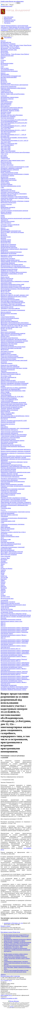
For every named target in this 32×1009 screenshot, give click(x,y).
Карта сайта (9, 976)
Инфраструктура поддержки (9, 354)
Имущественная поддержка (8, 359)
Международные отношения (9, 554)
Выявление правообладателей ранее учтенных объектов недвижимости (14, 297)
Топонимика (4, 496)
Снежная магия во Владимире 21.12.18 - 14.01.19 (14, 140)
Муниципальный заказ (7, 598)
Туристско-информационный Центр (11, 544)
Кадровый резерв (5, 171)
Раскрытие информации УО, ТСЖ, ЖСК (12, 396)
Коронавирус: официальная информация (12, 255)
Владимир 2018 (5, 136)
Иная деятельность (6, 222)
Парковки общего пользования (9, 410)
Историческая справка (7, 63)
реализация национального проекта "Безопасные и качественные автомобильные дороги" (15, 666)
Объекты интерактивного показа (10, 536)
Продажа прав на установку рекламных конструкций (16, 616)
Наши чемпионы (5, 527)
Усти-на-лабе (4, 577)
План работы (4, 427)
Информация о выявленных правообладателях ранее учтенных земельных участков (15, 473)
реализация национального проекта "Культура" (14, 630)
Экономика (4, 330)
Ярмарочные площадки (7, 345)
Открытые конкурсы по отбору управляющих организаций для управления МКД (13, 388)
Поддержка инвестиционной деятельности (13, 446)
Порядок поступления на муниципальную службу (15, 166)
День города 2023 (6, 149)
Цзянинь (3, 582)
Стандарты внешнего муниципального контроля (14, 210)
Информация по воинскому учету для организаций (15, 428)
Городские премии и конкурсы (9, 514)
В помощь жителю (6, 393)
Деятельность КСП (6, 213)
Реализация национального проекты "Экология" (14, 671)
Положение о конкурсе (7, 98)
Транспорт (4, 371)
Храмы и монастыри (6, 535)
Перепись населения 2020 (8, 422)
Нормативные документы (8, 207)
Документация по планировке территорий (12, 489)
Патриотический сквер (7, 55)
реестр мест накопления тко (8, 377)
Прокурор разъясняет (7, 280)
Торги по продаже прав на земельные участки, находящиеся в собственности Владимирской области (16, 614)
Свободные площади (6, 363)
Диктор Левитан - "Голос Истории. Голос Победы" (15, 54)
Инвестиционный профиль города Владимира (14, 434)
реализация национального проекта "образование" (15, 639)
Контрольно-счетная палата (8, 202)
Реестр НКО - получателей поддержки (11, 553)
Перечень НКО (5, 74)
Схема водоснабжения (7, 401)
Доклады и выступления (7, 221)
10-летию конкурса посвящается (10, 109)
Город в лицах (5, 68)
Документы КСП (5, 208)
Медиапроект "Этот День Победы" (10, 48)
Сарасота (3, 570)
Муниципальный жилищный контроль (11, 407)
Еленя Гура (4, 576)
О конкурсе (4, 95)
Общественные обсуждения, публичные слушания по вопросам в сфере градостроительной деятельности (16, 28)
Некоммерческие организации (9, 71)
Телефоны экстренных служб (9, 270)
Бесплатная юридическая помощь (10, 299)
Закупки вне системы (7, 609)
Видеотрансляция (6, 241)
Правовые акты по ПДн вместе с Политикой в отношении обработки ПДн (14, 194)
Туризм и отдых (5, 530)
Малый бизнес (8, 18)
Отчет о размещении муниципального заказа (13, 604)
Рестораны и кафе (6, 539)
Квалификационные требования (10, 169)
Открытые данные (6, 239)
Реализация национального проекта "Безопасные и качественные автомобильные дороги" (15, 654)
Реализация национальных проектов (11, 619)
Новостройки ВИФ (6, 293)
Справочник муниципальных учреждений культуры (15, 511)
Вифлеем (3, 590)
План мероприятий (6, 103)
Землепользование (6, 463)
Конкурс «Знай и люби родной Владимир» (13, 94)
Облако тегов (16, 932)
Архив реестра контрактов (8, 606)
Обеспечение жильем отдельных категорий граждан (15, 287)
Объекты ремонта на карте (8, 380)
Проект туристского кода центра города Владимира (15, 152)
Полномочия (4, 157)
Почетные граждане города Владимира (12, 115)
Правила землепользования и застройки (12, 484)
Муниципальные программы (9, 313)
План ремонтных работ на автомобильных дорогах (15, 416)
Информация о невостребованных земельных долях (15, 466)
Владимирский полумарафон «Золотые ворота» (14, 137)
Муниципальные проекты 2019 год (10, 674)
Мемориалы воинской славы (9, 49)
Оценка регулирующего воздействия (11, 348)
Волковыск (4, 587)
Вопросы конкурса (6, 104)
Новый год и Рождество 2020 (9, 143)
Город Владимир (8, 17)
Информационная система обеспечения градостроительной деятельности (12, 476)
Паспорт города (5, 336)
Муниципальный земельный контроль (11, 465)
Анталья (3, 592)
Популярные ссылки (6, 932)
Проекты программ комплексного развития (13, 405)
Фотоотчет (4, 80)
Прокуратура (4, 275)
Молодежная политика (7, 545)
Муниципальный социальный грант (11, 76)
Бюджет (3, 315)
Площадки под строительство (9, 365)
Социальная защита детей (8, 521)
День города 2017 (6, 133)
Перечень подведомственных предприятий (13, 381)
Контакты (3, 78)
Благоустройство (5, 411)
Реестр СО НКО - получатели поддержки (12, 232)
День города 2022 (6, 148)
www (24, 848)
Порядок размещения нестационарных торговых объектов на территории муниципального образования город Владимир (14, 342)
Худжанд (3, 595)
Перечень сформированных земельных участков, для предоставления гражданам (15, 468)
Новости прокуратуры (7, 278)
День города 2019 (6, 142)
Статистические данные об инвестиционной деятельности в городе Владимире (13, 436)
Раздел (12, 4)
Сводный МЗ (4, 600)
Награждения (4, 177)
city (1, 849)
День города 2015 (6, 124)
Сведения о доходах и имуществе (10, 192)
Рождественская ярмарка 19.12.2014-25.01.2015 (14, 122)
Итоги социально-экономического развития (13, 333)
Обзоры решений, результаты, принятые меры (14, 261)
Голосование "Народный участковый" (11, 304)
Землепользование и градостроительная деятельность (16, 449)
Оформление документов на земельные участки (14, 462)
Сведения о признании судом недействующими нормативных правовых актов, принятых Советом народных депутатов (15, 198)
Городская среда (5, 378)
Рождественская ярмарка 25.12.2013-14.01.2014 (14, 119)
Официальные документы (8, 178)
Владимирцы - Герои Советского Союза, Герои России (16, 45)
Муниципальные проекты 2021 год (10, 648)
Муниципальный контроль (8, 417)
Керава (3, 573)
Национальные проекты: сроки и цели (11, 621)
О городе (3, 60)
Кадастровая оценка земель (8, 470)
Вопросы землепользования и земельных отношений (15, 451)
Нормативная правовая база (8, 86)
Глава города (4, 154)
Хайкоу (3, 580)
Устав (2, 62)
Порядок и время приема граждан (10, 260)
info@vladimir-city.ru (6, 995)
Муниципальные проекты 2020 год (10, 661)
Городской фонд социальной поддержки (12, 301)
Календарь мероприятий (7, 513)
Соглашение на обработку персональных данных (14, 686)
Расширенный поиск (6, 6)
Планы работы (5, 181)
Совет (2, 187)
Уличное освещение (6, 414)
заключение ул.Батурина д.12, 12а (13, 923)
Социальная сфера (6, 508)
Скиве (2, 574)
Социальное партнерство (8, 369)
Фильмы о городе (6, 113)
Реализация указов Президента (9, 338)
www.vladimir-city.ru (6, 980)
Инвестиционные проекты (8, 439)
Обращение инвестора (7, 443)
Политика (12, 1006)
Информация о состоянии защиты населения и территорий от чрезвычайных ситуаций (14, 272)
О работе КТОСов (6, 91)
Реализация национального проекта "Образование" (15, 650)
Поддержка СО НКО (6, 226)
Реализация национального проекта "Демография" (15, 652)
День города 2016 (6, 128)
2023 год (3, 625)
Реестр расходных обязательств (9, 321)
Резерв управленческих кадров (9, 172)
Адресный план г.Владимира (9, 492)
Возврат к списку (5, 926)
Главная (3, 25)
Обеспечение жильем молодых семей (11, 285)
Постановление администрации (10, 97)
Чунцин (3, 583)
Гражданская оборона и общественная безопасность (15, 267)
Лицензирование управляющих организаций (13, 402)
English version (5, 1)
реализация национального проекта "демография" (15, 641)
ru (3, 849)
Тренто (3, 564)
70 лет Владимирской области (9, 121)
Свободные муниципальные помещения (12, 357)
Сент (2, 567)
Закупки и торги (5, 596)
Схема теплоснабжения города (9, 399)
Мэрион (3, 571)
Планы (3, 215)
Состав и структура (6, 163)
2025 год (3, 623)
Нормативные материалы (8, 424)
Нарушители (4, 418)
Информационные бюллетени (9, 269)
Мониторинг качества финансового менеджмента (15, 322)
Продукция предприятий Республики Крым (13, 346)
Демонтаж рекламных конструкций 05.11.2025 (14, 420)
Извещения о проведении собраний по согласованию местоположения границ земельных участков (16, 456)
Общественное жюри (7, 101)
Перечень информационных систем (11, 186)
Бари (2, 565)
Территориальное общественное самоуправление (14, 84)
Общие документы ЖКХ (8, 413)
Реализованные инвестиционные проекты (12, 440)
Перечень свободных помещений (10, 366)
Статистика (16, 976)
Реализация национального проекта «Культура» (14, 677)
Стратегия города (9, 21)
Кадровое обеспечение (7, 165)
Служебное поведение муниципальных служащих (15, 174)
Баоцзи (3, 585)
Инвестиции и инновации (8, 332)
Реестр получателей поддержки (9, 356)
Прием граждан (5, 277)
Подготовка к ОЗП (6, 376)
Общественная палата (7, 92)
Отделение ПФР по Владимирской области (13, 302)
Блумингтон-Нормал (6, 568)
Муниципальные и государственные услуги (13, 266)
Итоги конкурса (5, 106)
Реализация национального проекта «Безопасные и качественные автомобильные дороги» (15, 680)
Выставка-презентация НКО (9, 77)
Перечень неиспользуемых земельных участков (14, 368)
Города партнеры (5, 556)
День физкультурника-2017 (8, 131)
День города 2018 (6, 139)
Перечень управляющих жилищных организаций (14, 383)
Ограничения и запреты (7, 175)
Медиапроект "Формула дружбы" (10, 110)
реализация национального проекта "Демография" (15, 629)
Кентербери (4, 559)
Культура (3, 510)
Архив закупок (5, 607)
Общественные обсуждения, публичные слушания (15, 201)
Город (2, 58)
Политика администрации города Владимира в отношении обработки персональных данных (14, 688)
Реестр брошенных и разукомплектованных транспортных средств (13, 306)
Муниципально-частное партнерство (11, 445)
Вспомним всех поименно (8, 43)
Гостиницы (4, 541)
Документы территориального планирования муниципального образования (13, 479)
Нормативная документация (8, 685)
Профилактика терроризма (8, 246)
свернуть (3, 974)
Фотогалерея (4, 51)
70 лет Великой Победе (7, 69)
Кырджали (4, 579)
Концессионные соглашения (9, 398)
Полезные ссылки (6, 83)
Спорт (2, 522)
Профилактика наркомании (8, 244)
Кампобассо (4, 562)
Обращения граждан (9, 20)
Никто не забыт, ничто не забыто (10, 46)
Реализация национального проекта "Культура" (14, 659)
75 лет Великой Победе (7, 145)
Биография (4, 155)
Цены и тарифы (5, 392)
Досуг (2, 538)
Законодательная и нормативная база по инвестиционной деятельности (12, 432)
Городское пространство (7, 542)
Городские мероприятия (7, 118)
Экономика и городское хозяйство (10, 308)
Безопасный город (6, 242)
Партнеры (3, 618)
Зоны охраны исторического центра (11, 493)
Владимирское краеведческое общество (12, 107)
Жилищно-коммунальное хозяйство (11, 374)
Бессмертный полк (6, 42)
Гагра (2, 593)
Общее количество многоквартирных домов (13, 390)
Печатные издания (6, 112)
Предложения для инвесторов (9, 442)
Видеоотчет (4, 81)
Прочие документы (6, 212)
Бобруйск (3, 586)
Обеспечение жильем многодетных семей (12, 284)
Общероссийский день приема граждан (12, 264)
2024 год (3, 624)
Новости (3, 40)
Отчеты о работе (5, 183)
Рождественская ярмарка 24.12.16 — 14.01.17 (13, 130)
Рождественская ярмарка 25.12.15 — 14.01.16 (13, 125)
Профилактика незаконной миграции (11, 252)
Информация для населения (8, 253)
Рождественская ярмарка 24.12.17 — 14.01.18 (13, 134)
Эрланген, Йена (5, 558)
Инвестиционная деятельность (9, 429)
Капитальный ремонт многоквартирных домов (14, 404)
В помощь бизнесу (6, 353)
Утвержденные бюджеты (8, 316)
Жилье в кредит (5, 291)
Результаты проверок (6, 184)
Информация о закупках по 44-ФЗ (10, 603)
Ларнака (3, 589)
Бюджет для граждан (6, 328)
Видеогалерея (4, 52)
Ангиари (3, 561)
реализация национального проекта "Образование (15, 627)
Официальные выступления (8, 180)
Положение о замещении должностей (11, 168)
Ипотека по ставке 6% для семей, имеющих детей (15, 295)
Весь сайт (5, 4)
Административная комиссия (9, 372)
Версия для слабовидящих (16, 1)
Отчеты (3, 217)
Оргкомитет (4, 100)
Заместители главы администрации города (13, 160)
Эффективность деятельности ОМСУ (11, 335)
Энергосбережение (6, 395)
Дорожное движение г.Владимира (10, 408)
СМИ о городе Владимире (8, 151)
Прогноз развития (6, 312)
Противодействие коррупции (9, 247)
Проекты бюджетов (6, 319)
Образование (4, 516)
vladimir (29, 848)
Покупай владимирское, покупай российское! (13, 339)
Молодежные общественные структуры (12, 551)
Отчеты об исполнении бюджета (10, 318)
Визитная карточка (6, 162)
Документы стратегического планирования (13, 310)
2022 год (3, 638)
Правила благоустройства (8, 494)
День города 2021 (6, 146)
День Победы (7, 37)
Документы (7, 23)
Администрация (5, 158)
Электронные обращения (8, 263)
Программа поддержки (7, 351)
